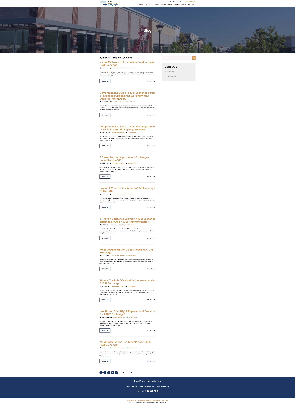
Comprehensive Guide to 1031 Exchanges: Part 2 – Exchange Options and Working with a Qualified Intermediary (127, 95)
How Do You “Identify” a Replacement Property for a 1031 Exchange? (127, 312)
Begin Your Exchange (180, 4)
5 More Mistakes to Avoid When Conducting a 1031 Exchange (126, 63)
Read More (105, 81)
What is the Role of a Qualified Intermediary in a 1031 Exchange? (127, 281)
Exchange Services (166, 4)
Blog (189, 4)
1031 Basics (155, 4)
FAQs (194, 4)
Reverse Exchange (171, 76)
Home (141, 4)
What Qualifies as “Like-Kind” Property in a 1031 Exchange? (125, 343)
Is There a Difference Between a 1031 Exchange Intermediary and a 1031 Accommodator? (127, 220)
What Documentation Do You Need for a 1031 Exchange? (126, 251)
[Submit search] (194, 58)
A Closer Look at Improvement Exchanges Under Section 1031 (124, 158)
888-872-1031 (191, 1)
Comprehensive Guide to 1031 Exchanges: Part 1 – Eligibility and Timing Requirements (127, 127)
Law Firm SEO (163, 402)
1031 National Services (117, 68)
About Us (147, 4)
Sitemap (156, 402)
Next (122, 373)
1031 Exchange (131, 68)
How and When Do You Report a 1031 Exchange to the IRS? (127, 189)
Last (130, 373)
